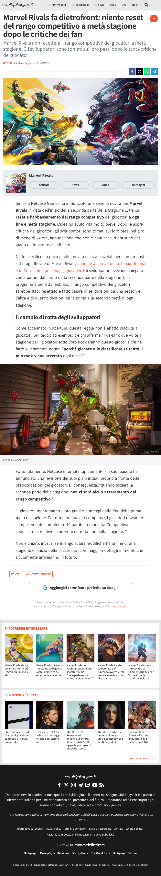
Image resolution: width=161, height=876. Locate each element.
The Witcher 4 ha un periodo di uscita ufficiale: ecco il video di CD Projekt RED (110, 737)
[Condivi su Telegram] (154, 71)
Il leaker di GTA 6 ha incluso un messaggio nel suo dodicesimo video (48, 737)
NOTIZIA (7, 63)
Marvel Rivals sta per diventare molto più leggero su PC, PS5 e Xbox (17, 670)
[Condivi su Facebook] (132, 71)
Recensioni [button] (82, 4)
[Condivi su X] (139, 71)
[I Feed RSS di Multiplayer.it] (101, 784)
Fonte (15, 574)
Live (124, 4)
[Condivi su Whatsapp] (147, 71)
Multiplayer (31, 853)
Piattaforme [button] (59, 4)
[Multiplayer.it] (17, 5)
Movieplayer (47, 853)
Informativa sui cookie (29, 828)
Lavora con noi (134, 828)
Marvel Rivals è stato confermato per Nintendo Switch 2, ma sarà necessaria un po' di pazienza (111, 671)
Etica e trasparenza (100, 828)
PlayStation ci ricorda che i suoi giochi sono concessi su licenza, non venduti (17, 737)
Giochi (135, 4)
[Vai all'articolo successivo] (5, 438)
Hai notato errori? (38, 574)
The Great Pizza (101, 853)
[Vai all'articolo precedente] (156, 438)
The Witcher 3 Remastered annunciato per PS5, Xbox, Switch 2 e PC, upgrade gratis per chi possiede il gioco (79, 740)
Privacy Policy (53, 828)
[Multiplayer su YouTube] (94, 784)
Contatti (118, 828)
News (75, 185)
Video (113, 4)
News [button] (101, 4)
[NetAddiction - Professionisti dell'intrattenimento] (89, 845)
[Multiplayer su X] (66, 784)
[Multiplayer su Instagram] (73, 784)
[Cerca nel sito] (146, 5)
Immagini (138, 185)
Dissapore (63, 853)
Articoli (44, 185)
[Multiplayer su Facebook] (59, 784)
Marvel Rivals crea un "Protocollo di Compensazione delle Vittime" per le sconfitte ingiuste (141, 671)
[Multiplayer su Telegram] (80, 784)
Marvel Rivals (41, 175)
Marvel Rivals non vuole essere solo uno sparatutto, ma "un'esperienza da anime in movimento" (80, 671)
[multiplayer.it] (80, 777)
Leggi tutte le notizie (142, 758)
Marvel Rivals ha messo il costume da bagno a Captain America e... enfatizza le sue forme (49, 670)
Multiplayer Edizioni (125, 853)
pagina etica (120, 606)
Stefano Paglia (23, 63)
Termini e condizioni (75, 828)
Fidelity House (80, 853)
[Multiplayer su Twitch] (87, 784)
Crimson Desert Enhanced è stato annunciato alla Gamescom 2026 (138, 737)
